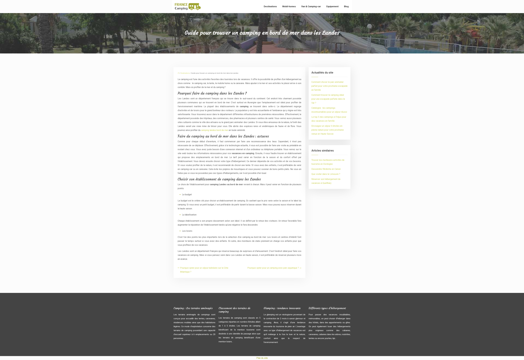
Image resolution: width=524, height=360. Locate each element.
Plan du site (262, 358)
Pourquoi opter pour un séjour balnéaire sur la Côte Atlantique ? (204, 270)
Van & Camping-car (311, 6)
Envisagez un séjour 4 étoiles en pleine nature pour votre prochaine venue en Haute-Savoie (327, 130)
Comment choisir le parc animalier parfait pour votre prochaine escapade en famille (329, 86)
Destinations (270, 6)
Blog (346, 6)
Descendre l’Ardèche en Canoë (326, 169)
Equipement (332, 6)
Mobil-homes (289, 6)
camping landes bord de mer (214, 130)
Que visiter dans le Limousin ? (325, 174)
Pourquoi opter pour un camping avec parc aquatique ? (273, 268)
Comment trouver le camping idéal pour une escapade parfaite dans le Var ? (328, 99)
